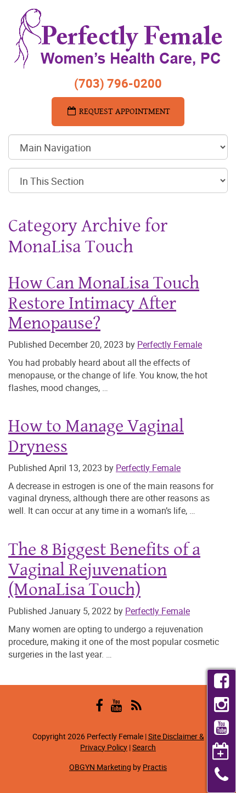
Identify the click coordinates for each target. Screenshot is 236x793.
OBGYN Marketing (100, 767)
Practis (155, 767)
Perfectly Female (169, 344)
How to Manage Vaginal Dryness (96, 435)
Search (144, 747)
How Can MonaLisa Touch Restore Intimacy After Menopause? (103, 302)
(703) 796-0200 (118, 83)
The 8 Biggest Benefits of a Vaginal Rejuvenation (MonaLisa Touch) (104, 569)
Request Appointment (123, 111)
